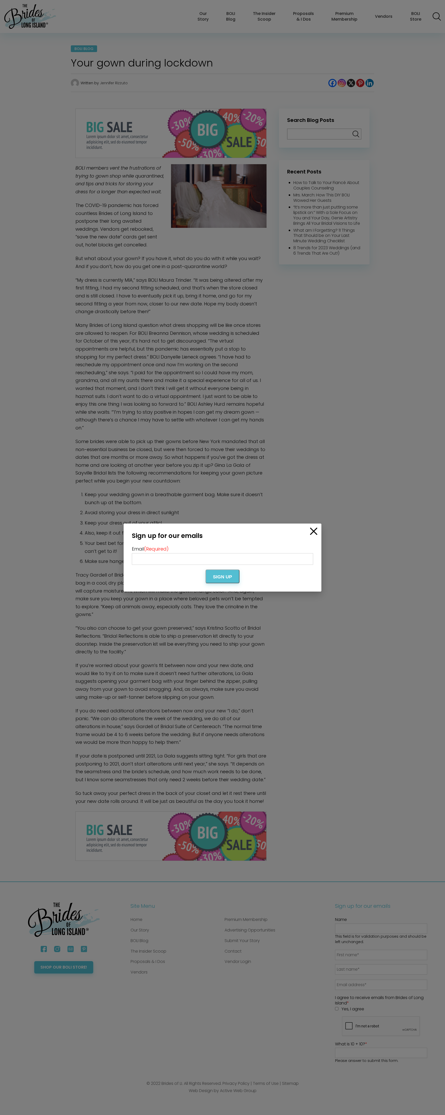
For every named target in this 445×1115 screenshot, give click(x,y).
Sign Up (222, 576)
